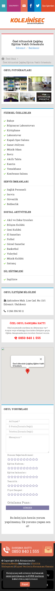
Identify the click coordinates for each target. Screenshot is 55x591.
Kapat (25, 584)
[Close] (40, 359)
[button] (27, 371)
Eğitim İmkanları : (17, 472)
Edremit (20, 47)
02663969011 (14, 6)
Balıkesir (34, 47)
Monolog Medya (9, 563)
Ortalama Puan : (19, 502)
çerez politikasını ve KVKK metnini (25, 576)
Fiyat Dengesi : (15, 490)
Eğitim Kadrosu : (15, 463)
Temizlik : (12, 481)
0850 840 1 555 (29, 338)
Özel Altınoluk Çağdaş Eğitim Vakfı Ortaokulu (27, 62)
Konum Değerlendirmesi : (20, 455)
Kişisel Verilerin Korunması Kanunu (34, 566)
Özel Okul (11, 58)
